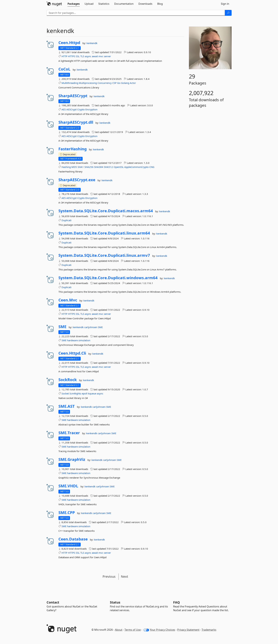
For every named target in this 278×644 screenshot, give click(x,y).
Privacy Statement (188, 629)
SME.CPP (66, 512)
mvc (101, 56)
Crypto (81, 109)
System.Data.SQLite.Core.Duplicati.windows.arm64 (108, 278)
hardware (72, 340)
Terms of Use (132, 629)
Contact (53, 602)
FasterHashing (72, 149)
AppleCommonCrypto (136, 167)
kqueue (92, 393)
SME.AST (66, 406)
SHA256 (88, 167)
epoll (84, 393)
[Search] (228, 13)
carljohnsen (91, 327)
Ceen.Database (73, 539)
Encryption (91, 109)
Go (118, 83)
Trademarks (209, 629)
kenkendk (91, 43)
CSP (114, 83)
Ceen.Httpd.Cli (72, 353)
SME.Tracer (69, 433)
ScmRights (75, 393)
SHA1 (81, 167)
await (95, 56)
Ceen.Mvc (67, 300)
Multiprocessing (88, 83)
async (88, 56)
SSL (78, 56)
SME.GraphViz (71, 459)
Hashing (66, 167)
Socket (65, 393)
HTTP (64, 56)
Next (124, 576)
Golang (125, 83)
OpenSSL (119, 167)
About (118, 629)
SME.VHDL (68, 486)
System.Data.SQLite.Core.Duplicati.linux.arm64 (104, 233)
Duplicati (66, 220)
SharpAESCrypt (72, 96)
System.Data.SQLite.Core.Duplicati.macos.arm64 (105, 211)
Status (115, 602)
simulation (84, 340)
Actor (133, 83)
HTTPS (71, 56)
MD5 (74, 167)
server (107, 56)
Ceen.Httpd (69, 42)
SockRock (67, 379)
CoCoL (64, 69)
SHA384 (98, 167)
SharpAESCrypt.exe (76, 180)
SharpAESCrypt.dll (75, 122)
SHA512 (108, 167)
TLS (82, 56)
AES (64, 109)
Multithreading (70, 83)
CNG (151, 167)
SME (62, 326)
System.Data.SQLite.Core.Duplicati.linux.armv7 (104, 255)
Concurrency (105, 83)
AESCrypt (71, 109)
